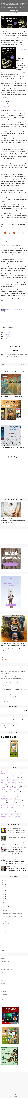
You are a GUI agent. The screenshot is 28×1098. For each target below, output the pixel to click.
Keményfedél (3, 980)
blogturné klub (20, 354)
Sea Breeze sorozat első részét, (19, 110)
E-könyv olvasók (4, 972)
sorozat (22, 771)
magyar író (3, 778)
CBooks (5, 338)
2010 (10, 787)
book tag (18, 812)
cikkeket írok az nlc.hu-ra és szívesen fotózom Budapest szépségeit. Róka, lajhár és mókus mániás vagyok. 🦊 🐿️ (14, 657)
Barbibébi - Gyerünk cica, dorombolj (13, 857)
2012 (23, 787)
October (5, 908)
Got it (17, 10)
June (4, 929)
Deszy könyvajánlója (8, 336)
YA (20, 778)
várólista (23, 780)
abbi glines (9, 354)
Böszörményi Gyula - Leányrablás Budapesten (12, 913)
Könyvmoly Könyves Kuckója (7, 986)
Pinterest (13, 721)
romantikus (20, 356)
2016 (2, 775)
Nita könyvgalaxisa (4, 994)
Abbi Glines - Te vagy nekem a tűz (10, 921)
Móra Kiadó (17, 798)
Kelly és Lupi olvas (7, 340)
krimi (17, 775)
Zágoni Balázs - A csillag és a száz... (13, 422)
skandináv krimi (11, 800)
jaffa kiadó (9, 807)
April (4, 934)
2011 (3, 948)
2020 (3, 892)
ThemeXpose (14, 1096)
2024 (3, 884)
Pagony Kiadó (11, 812)
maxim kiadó (8, 356)
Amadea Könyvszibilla (5, 961)
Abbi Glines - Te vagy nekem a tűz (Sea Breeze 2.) (21, 49)
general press (10, 791)
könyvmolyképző (9, 775)
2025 (3, 882)
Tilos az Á (3, 816)
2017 (3, 898)
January (5, 940)
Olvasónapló (3, 997)
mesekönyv (14, 809)
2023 (3, 886)
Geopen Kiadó (18, 814)
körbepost (19, 800)
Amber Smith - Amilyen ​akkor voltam (13, 447)
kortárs (13, 782)
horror (17, 791)
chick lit (2, 800)
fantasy (10, 789)
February (5, 938)
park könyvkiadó (4, 814)
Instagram (22, 721)
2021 (3, 890)
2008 (17, 796)
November (5, 906)
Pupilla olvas (3, 999)
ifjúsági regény (14, 771)
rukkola (3, 791)
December (5, 904)
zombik (12, 814)
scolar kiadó (21, 809)
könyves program (18, 789)
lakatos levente (10, 816)
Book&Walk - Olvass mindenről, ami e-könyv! (10, 964)
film (2, 782)
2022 (3, 888)
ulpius (7, 782)
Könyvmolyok (3, 988)
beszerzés (20, 782)
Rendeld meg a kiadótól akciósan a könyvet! (14, 309)
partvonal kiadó (22, 805)
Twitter (4, 727)
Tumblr (4, 721)
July (4, 927)
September (5, 923)
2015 (6, 354)
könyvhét (14, 805)
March (4, 936)
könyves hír (7, 805)
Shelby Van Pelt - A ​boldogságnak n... (13, 396)
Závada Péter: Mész (7, 910)
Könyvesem (3, 983)
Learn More (12, 10)
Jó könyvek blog (4, 977)
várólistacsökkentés (13, 778)
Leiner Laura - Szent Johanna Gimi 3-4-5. (14, 828)
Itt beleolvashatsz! (5, 106)
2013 (2, 780)
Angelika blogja (7, 332)
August (5, 925)
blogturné (14, 354)
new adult (15, 356)
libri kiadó (8, 780)
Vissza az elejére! (21, 1090)
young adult (3, 796)
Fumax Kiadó (3, 812)
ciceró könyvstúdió (5, 809)
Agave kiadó (3, 787)
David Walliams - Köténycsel (9, 919)
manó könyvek (17, 787)
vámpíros (11, 796)
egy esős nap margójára (11, 866)
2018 (3, 896)
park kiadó (18, 816)
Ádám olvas (3, 958)
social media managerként (20, 654)
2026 (3, 880)
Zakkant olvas (6, 334)
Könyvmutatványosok (5, 991)
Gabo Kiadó (3, 789)
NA (12, 356)
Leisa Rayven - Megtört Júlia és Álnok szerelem (16, 847)
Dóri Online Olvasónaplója (6, 969)
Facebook (13, 727)
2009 (11, 798)
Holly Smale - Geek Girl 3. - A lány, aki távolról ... (13, 916)
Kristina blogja (7, 342)
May (4, 931)
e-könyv (2, 807)
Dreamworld (6, 330)
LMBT (15, 807)
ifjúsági (25, 354)
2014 (16, 773)
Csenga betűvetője (5, 966)
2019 (3, 894)
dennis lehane (4, 798)
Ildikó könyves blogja (5, 975)
